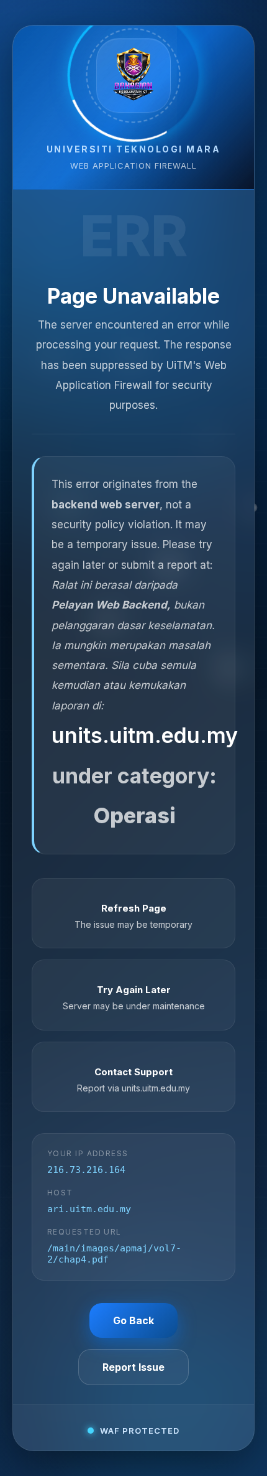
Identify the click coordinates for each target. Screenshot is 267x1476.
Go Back (133, 1320)
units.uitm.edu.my (145, 735)
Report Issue (133, 1367)
